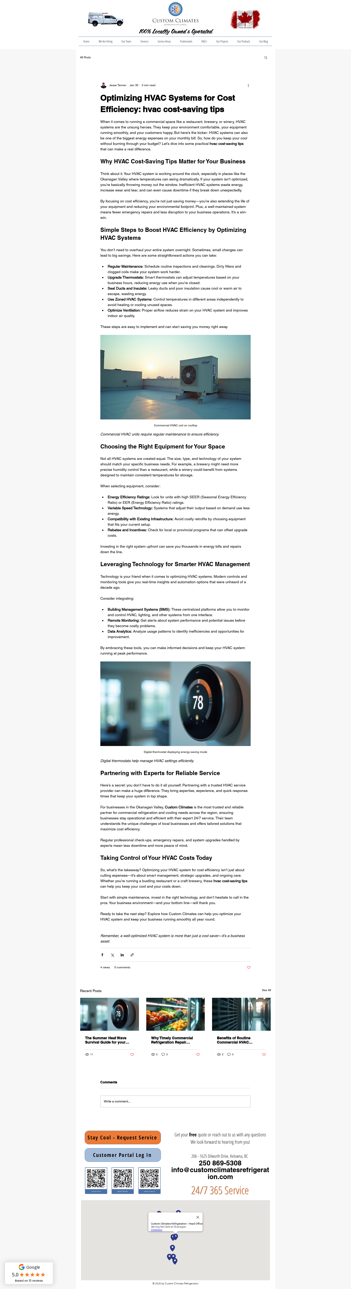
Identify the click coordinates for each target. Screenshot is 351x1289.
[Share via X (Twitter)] (112, 955)
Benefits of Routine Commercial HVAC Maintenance (233, 1040)
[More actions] (248, 85)
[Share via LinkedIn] (122, 955)
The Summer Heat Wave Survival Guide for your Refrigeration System (105, 1040)
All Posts (85, 57)
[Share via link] (132, 955)
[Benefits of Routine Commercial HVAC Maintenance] (241, 1014)
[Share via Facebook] (102, 955)
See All (266, 990)
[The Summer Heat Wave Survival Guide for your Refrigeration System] (109, 1014)
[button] (266, 57)
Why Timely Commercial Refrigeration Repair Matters (172, 1040)
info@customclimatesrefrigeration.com (220, 1173)
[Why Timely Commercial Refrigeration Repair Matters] (175, 1014)
